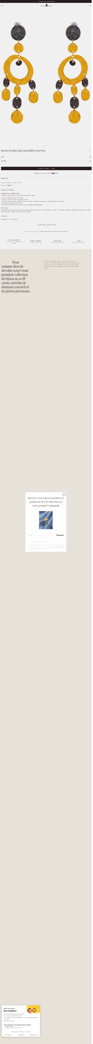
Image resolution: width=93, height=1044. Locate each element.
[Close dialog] (64, 494)
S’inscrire (60, 535)
